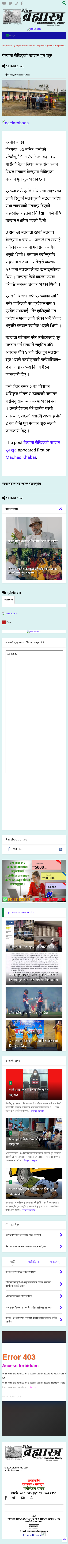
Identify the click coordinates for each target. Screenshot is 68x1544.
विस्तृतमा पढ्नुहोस (37, 1111)
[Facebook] (22, 3)
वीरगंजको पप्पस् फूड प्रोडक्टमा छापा (31, 946)
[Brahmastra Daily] (34, 25)
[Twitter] (10, 3)
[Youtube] (4, 3)
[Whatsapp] (16, 3)
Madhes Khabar (21, 457)
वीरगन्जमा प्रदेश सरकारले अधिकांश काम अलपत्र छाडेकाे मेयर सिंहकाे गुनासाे (32, 570)
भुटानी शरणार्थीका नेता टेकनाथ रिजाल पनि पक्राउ (33, 541)
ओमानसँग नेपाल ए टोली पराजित (28, 1013)
